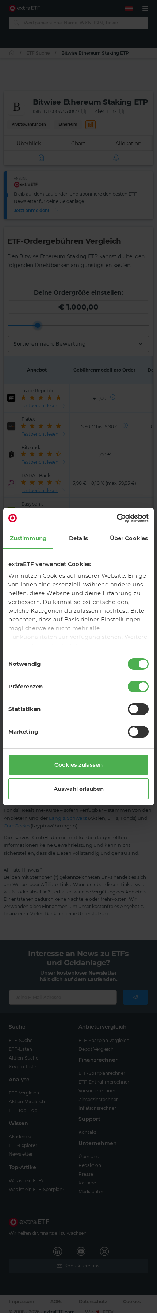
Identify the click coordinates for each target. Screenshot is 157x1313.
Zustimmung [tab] (28, 538)
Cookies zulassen (78, 764)
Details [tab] (78, 538)
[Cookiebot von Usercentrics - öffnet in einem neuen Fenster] (117, 518)
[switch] (138, 686)
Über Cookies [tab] (129, 538)
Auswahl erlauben (79, 788)
